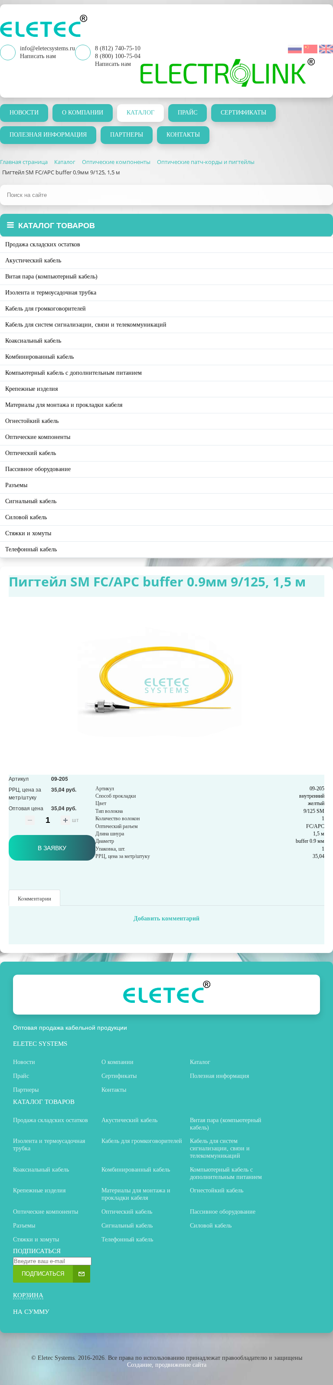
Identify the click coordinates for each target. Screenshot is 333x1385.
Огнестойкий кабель (32, 421)
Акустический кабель (33, 260)
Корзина (28, 1295)
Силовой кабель (26, 517)
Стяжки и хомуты (28, 533)
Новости (24, 112)
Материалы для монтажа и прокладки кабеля (63, 405)
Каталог (140, 112)
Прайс (187, 112)
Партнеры (126, 134)
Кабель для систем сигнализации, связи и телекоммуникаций (85, 324)
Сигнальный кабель (30, 501)
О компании (82, 112)
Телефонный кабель (31, 549)
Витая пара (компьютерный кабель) (51, 276)
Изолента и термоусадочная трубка (50, 292)
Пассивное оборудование (38, 469)
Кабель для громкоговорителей (45, 308)
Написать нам (113, 64)
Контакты (183, 134)
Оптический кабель (30, 453)
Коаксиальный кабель (33, 340)
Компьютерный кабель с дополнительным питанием (73, 373)
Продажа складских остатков (42, 244)
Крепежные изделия (31, 389)
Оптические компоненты (37, 437)
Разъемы (16, 485)
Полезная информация (48, 134)
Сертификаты (243, 112)
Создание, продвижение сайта (166, 1365)
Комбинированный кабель (39, 357)
